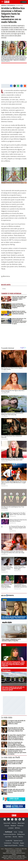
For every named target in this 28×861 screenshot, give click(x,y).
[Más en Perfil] (10, 595)
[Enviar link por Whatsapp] (18, 86)
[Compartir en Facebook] (11, 86)
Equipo (22, 843)
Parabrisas (20, 825)
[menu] (2, 2)
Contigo (21, 832)
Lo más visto (6, 717)
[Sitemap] (23, 819)
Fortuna (7, 825)
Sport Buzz (8, 836)
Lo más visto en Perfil (10, 757)
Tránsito (21, 845)
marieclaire (14, 622)
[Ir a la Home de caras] (6, 2)
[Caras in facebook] (8, 819)
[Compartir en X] (15, 86)
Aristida (4, 288)
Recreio (15, 836)
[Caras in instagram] (5, 819)
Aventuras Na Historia (9, 834)
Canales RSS (8, 840)
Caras (15, 832)
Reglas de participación (10, 845)
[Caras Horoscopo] (14, 807)
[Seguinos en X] (12, 819)
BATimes (17, 828)
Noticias (14, 823)
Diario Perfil (7, 823)
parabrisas (14, 670)
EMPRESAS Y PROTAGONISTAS (8, 5)
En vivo (24, 2)
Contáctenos (7, 843)
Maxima (21, 836)
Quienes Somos (18, 840)
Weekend (13, 825)
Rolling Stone (21, 834)
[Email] (25, 86)
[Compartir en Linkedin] (21, 86)
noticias (14, 600)
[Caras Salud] (14, 800)
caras (14, 645)
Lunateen (11, 828)
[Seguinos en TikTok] (16, 819)
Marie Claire (21, 823)
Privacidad (16, 843)
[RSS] (20, 819)
